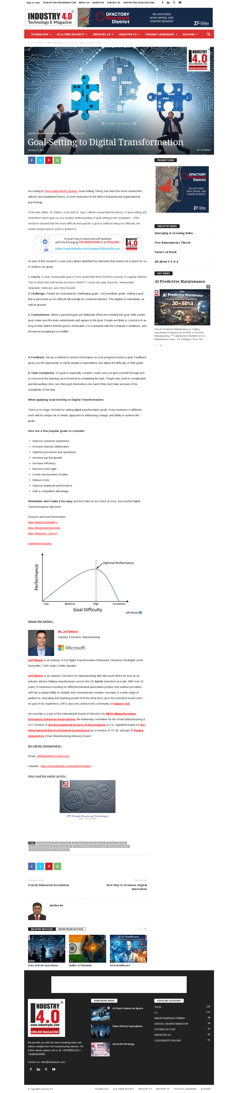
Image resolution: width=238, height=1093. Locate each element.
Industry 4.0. (121, 703)
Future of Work (166, 252)
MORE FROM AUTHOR (70, 929)
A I (71, 961)
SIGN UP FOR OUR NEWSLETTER (59, 2)
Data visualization (39, 850)
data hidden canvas (103, 846)
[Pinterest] (49, 160)
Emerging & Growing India (174, 233)
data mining (122, 846)
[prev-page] (141, 929)
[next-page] (145, 929)
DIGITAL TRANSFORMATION (49, 43)
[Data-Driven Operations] (46, 949)
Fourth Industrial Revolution (48, 885)
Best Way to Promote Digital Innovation (127, 887)
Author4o (56, 905)
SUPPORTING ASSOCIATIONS (139, 2)
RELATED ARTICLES (42, 929)
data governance (82, 846)
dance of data (63, 843)
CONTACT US (113, 2)
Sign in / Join (33, 2)
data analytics (97, 843)
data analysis (79, 843)
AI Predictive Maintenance (180, 281)
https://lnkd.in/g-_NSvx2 (42, 533)
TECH (157, 1007)
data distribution (116, 843)
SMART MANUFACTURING (169, 1018)
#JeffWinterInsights (40, 543)
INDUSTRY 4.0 (101, 34)
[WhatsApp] (57, 160)
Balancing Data (45, 843)
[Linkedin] (168, 2)
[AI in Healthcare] (128, 949)
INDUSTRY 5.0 (127, 34)
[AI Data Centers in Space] (100, 1014)
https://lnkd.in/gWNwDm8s (44, 527)
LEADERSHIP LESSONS (167, 1040)
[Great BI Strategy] (100, 1049)
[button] (208, 34)
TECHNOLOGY (39, 34)
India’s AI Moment (80, 965)
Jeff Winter (35, 675)
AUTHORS (189, 34)
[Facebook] (162, 2)
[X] (174, 2)
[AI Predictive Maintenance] (182, 305)
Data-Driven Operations (43, 965)
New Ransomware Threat (173, 242)
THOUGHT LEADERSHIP (159, 34)
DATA (32, 961)
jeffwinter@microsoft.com (53, 756)
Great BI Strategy (123, 1044)
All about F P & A (166, 261)
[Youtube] (180, 2)
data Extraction (62, 846)
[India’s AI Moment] (87, 949)
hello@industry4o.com (53, 1062)
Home (30, 43)
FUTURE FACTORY (164, 1029)
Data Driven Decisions (40, 846)
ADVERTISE (98, 2)
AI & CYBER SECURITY (70, 34)
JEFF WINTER (78, 134)
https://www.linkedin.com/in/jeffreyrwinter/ (66, 766)
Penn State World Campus (60, 191)
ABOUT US (84, 2)
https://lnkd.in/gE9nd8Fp (42, 522)
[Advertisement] (87, 178)
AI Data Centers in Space (127, 1008)
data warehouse (60, 850)
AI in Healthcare (120, 965)
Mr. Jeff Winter (68, 631)
